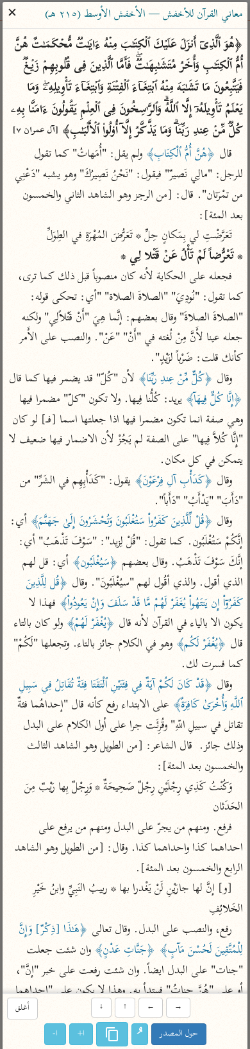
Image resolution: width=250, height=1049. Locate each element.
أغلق (22, 1008)
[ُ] (139, 1034)
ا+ (81, 1034)
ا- (55, 1034)
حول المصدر (179, 1034)
